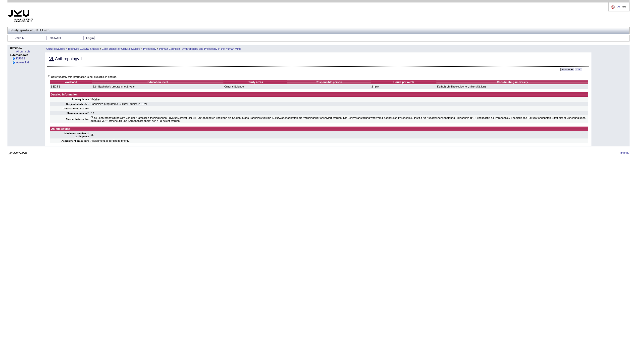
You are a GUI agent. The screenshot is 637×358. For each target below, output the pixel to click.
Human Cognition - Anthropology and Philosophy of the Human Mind (200, 48)
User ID (19, 37)
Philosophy (149, 48)
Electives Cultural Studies (83, 48)
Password (55, 37)
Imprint (624, 152)
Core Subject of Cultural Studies (121, 48)
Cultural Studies (55, 48)
